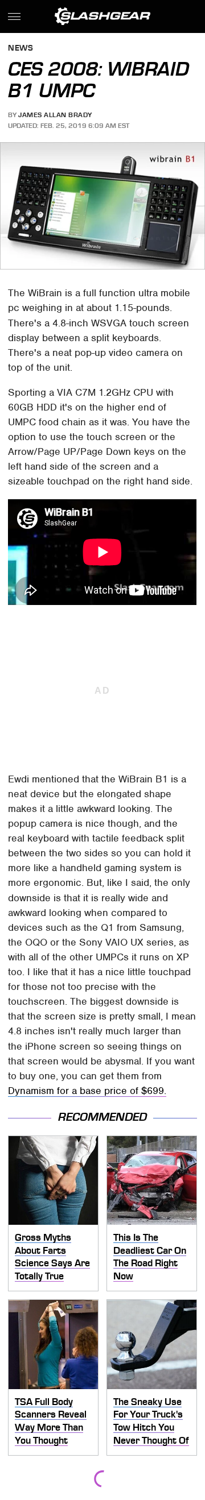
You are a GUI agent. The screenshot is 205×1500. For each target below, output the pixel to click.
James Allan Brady (55, 115)
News (20, 48)
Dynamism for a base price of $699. (87, 1090)
